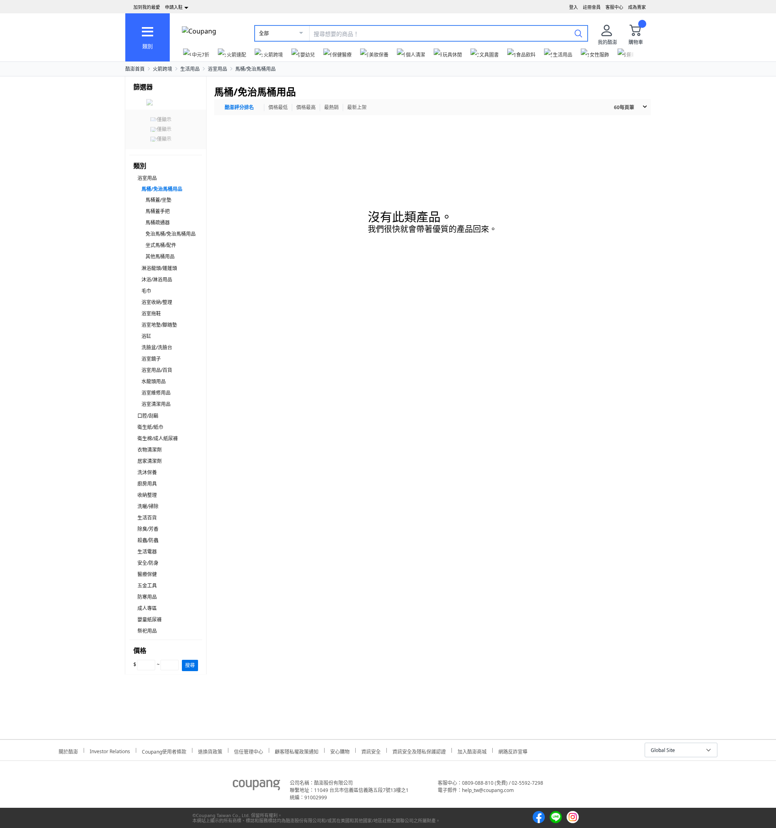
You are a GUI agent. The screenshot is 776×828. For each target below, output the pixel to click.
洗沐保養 (147, 472)
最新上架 (357, 107)
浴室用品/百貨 (156, 370)
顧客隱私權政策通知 (296, 750)
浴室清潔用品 (156, 404)
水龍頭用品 (153, 381)
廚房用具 (147, 483)
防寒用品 (147, 597)
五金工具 (147, 585)
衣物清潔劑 (149, 449)
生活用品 (190, 69)
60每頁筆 (624, 107)
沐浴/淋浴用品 (156, 279)
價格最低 (278, 107)
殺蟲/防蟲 (147, 540)
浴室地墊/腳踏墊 (159, 324)
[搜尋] (578, 33)
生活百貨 (147, 517)
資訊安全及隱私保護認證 (419, 750)
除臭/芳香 (147, 529)
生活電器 (147, 551)
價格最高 (306, 107)
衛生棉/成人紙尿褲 (157, 438)
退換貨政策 (210, 750)
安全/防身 (147, 563)
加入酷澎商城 (472, 750)
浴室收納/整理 (156, 302)
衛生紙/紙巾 (150, 427)
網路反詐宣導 (512, 750)
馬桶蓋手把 (158, 211)
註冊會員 (592, 7)
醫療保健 (147, 574)
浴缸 (146, 336)
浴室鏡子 (151, 358)
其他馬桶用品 (160, 256)
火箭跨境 (162, 69)
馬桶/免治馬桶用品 (255, 69)
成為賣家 (637, 7)
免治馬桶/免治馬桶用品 (171, 233)
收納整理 (147, 495)
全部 (264, 33)
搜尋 (190, 665)
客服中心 (614, 7)
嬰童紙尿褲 (149, 619)
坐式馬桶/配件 (161, 245)
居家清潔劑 (149, 461)
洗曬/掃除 (147, 506)
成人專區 (147, 608)
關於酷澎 (68, 750)
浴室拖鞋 (151, 313)
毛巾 (146, 290)
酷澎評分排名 (239, 107)
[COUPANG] (256, 786)
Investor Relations (110, 750)
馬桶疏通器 (158, 222)
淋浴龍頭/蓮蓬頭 (159, 268)
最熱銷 (331, 107)
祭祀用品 (147, 630)
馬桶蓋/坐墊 (158, 199)
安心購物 (340, 750)
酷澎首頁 (135, 69)
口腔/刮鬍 (147, 415)
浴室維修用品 (156, 392)
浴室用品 (217, 69)
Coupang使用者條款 (164, 750)
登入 (573, 7)
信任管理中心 (248, 750)
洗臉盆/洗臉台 (156, 347)
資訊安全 (371, 750)
